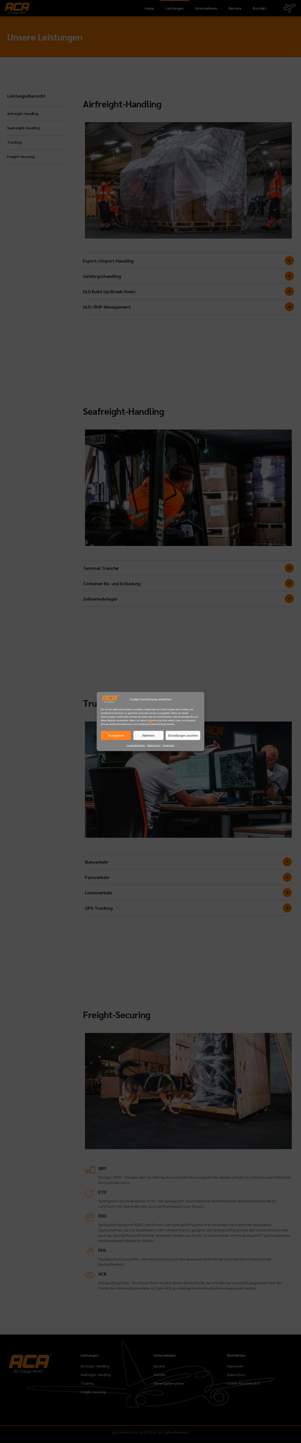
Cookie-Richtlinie (136, 745)
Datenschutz (154, 745)
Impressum (168, 745)
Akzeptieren (116, 735)
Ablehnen (148, 735)
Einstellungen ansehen (183, 735)
